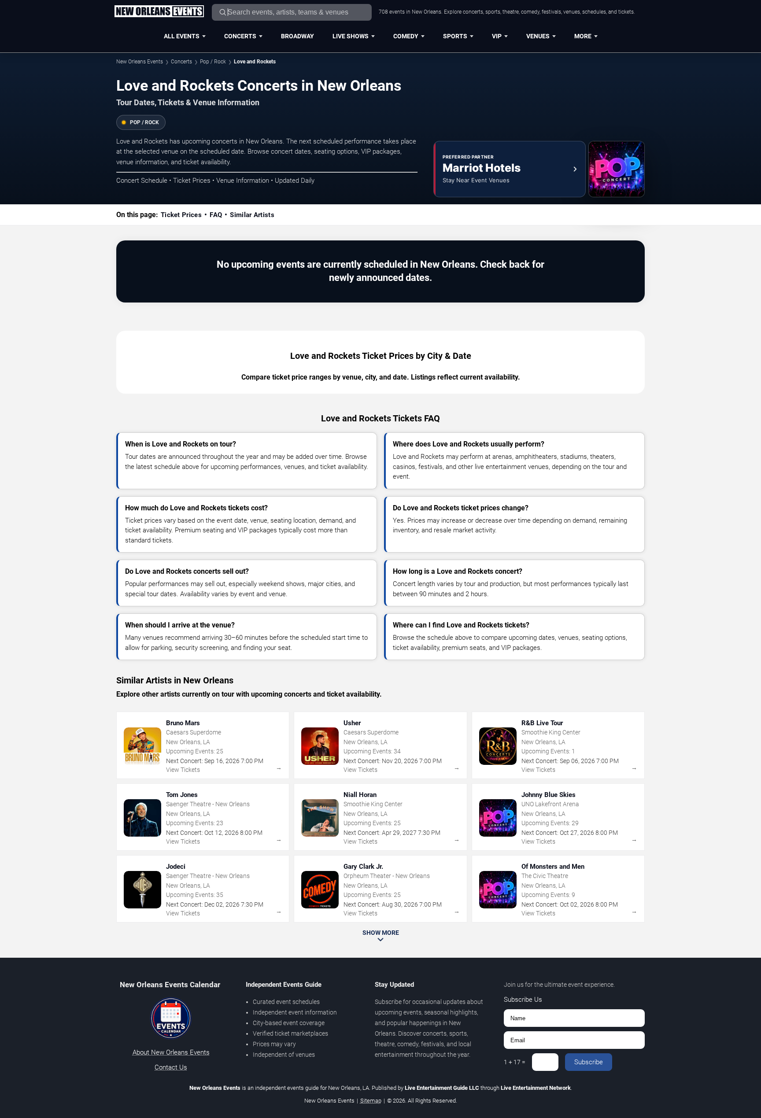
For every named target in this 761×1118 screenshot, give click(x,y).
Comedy (405, 36)
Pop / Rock (213, 62)
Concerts (240, 36)
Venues (538, 36)
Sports (455, 36)
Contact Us (171, 1067)
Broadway (297, 36)
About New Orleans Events (171, 1052)
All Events (181, 36)
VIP (497, 36)
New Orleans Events (139, 62)
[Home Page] (159, 12)
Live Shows (350, 36)
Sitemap (370, 1100)
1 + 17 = (514, 1062)
